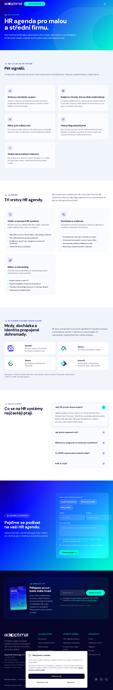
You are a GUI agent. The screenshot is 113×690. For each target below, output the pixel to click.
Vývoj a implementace (46, 643)
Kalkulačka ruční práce (71, 643)
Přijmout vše (56, 676)
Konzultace (42, 639)
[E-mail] (101, 679)
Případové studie (95, 643)
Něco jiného (66, 507)
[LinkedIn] (96, 679)
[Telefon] (106, 679)
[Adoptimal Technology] (13, 3)
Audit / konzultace (68, 502)
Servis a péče (43, 647)
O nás (91, 639)
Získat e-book (95, 593)
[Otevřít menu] (105, 4)
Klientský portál (94, 654)
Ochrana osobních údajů (13, 685)
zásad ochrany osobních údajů (91, 541)
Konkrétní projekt (88, 502)
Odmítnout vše (42, 682)
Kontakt (91, 651)
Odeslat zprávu (68, 552)
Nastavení (70, 682)
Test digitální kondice (71, 639)
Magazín (92, 647)
